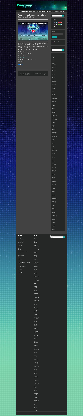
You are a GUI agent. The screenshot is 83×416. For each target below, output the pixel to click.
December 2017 (54, 198)
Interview (20, 245)
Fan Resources (56, 11)
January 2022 (54, 130)
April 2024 (53, 92)
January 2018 (36, 377)
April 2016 (53, 226)
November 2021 (54, 133)
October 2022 (54, 118)
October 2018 (54, 184)
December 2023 (54, 98)
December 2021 (54, 132)
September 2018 (54, 185)
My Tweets (53, 43)
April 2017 (53, 209)
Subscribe (54, 36)
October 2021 (54, 135)
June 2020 (53, 157)
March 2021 (36, 325)
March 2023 (53, 111)
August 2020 (54, 154)
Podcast (20, 252)
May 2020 (35, 339)
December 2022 (54, 115)
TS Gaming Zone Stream (24, 11)
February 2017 (54, 212)
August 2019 (54, 170)
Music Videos (21, 246)
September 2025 (54, 68)
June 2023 (53, 106)
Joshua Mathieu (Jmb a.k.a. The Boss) (28, 18)
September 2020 (54, 153)
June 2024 (35, 270)
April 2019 (53, 175)
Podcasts (20, 253)
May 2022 (53, 125)
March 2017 (53, 211)
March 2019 (53, 177)
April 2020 (53, 160)
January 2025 (54, 80)
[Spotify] (59, 23)
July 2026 (53, 56)
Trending (20, 270)
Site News (20, 260)
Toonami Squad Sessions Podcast (24, 263)
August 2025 (54, 70)
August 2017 (54, 204)
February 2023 (54, 112)
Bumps (20, 238)
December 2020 (54, 149)
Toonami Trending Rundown (23, 267)
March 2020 (53, 161)
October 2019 (54, 167)
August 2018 (54, 187)
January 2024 (54, 97)
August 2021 (54, 137)
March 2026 (53, 61)
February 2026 (54, 63)
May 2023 (53, 108)
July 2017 (53, 205)
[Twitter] (57, 21)
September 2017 (54, 202)
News (20, 248)
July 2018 (53, 188)
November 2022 (54, 116)
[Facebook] (55, 21)
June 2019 (53, 173)
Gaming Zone (21, 242)
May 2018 (53, 191)
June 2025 (53, 73)
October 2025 (54, 67)
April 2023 (53, 109)
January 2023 (36, 294)
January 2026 (54, 64)
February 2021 (54, 146)
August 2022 (36, 301)
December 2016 (54, 215)
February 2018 (54, 195)
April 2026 (53, 60)
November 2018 (36, 363)
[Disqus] (33, 87)
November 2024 (36, 263)
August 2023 (54, 104)
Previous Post (25, 73)
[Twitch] (57, 23)
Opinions (20, 249)
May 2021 (53, 142)
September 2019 (54, 168)
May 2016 (53, 225)
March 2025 (53, 77)
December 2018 (54, 181)
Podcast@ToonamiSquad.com (24, 57)
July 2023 (53, 105)
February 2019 (54, 178)
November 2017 (54, 199)
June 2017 (53, 206)
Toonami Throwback (22, 265)
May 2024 (53, 91)
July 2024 (53, 88)
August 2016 (36, 401)
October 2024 (54, 84)
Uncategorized (21, 272)
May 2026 (35, 239)
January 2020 (54, 164)
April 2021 (53, 143)
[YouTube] (61, 21)
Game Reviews (21, 241)
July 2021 (53, 139)
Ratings (20, 258)
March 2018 (53, 194)
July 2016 (53, 222)
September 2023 (54, 102)
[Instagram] (59, 21)
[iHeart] (55, 25)
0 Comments (36, 18)
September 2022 (54, 119)
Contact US (62, 11)
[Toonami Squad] (41, 5)
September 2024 (54, 85)
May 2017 (53, 208)
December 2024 (54, 81)
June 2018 (35, 370)
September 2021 (54, 136)
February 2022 (54, 129)
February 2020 (54, 163)
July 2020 (53, 156)
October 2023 (54, 101)
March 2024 (53, 94)
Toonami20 (20, 269)
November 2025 (54, 66)
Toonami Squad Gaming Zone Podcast (24, 262)
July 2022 (53, 122)
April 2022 (53, 126)
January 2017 (54, 213)
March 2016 (36, 408)
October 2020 (36, 332)
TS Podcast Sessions (32, 11)
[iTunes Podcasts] (55, 23)
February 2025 (54, 78)
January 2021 (54, 147)
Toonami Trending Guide (22, 266)
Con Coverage (21, 239)
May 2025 (53, 74)
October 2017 (54, 201)
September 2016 (54, 219)
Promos (20, 256)
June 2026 (53, 57)
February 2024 (54, 95)
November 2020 (54, 150)
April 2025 (35, 256)
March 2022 (36, 308)
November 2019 (36, 346)
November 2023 (54, 99)
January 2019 (54, 180)
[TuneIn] (61, 23)
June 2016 (53, 223)
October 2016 (54, 218)
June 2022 (53, 123)
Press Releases (39, 11)
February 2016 (54, 229)
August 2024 (54, 87)
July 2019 (53, 171)
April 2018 (53, 192)
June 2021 (53, 140)
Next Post (40, 73)
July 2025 (53, 71)
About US (43, 11)
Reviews (20, 259)
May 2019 (53, 174)
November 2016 (54, 216)
